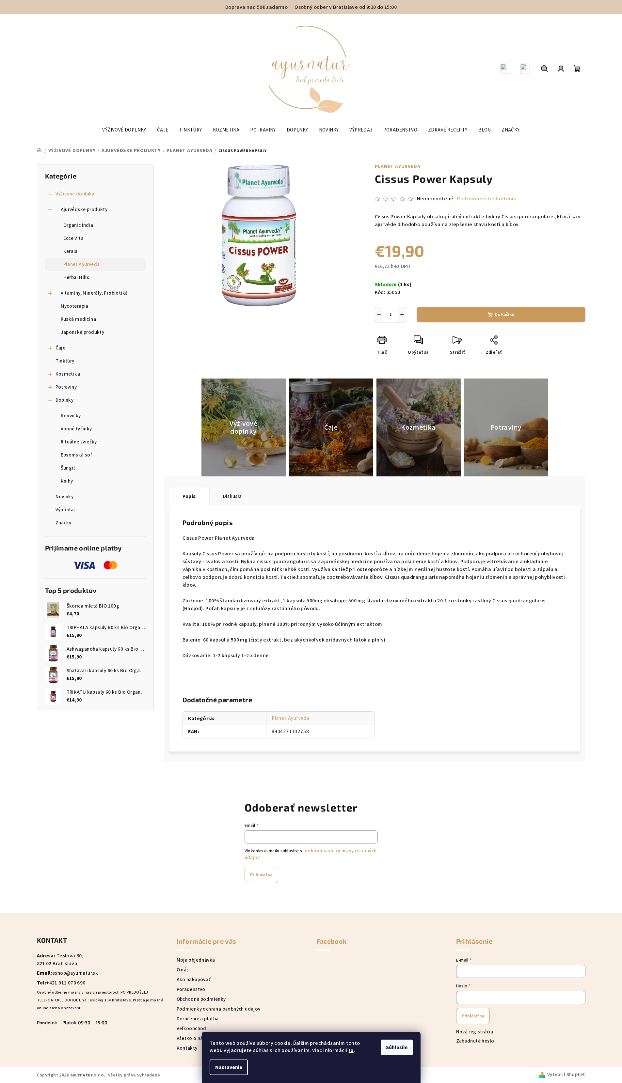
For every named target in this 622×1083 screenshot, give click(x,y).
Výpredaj (65, 509)
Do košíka (504, 314)
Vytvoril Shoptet (566, 1074)
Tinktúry (65, 361)
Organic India (78, 225)
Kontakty (187, 1048)
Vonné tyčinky (76, 428)
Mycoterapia (74, 306)
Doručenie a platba (198, 1018)
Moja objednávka (196, 960)
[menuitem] (124, 130)
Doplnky (65, 400)
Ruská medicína (78, 319)
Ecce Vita (73, 238)
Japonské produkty (82, 332)
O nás (183, 970)
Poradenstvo (191, 989)
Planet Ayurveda (81, 264)
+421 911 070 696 (65, 983)
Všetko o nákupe (195, 1038)
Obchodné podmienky (201, 999)
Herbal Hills (76, 277)
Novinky (65, 496)
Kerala (70, 251)
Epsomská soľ (76, 455)
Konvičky (71, 415)
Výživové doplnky (75, 194)
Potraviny (66, 387)
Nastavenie (228, 1067)
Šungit (68, 468)
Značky (64, 522)
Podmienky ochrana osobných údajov (219, 1009)
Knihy (67, 481)
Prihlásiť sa (261, 875)
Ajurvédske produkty (84, 209)
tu (351, 1050)
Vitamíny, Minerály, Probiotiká (94, 293)
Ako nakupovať (194, 979)
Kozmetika (68, 374)
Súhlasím (397, 1047)
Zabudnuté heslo (475, 1041)
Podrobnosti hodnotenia (487, 198)
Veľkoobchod (191, 1028)
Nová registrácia (474, 1032)
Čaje (61, 348)
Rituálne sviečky (79, 442)
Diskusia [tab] (232, 496)
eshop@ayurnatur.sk (75, 973)
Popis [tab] (189, 496)
